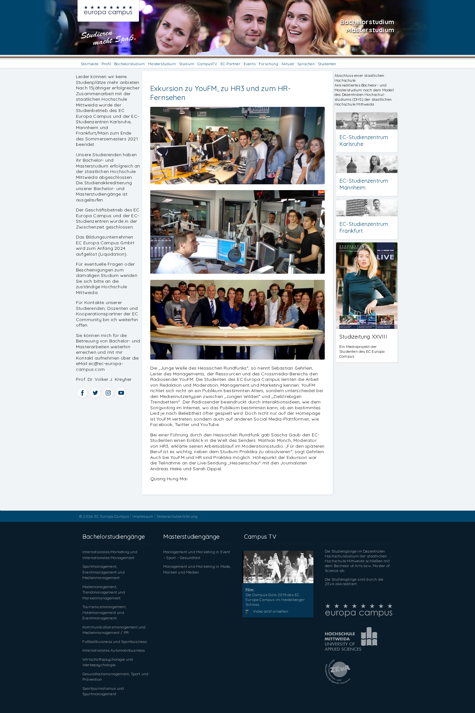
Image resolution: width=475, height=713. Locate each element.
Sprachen (306, 63)
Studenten (327, 63)
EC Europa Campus (111, 516)
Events (250, 63)
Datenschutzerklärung (177, 516)
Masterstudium (162, 63)
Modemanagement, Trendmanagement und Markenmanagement (103, 592)
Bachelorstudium (129, 63)
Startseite (89, 63)
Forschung (268, 63)
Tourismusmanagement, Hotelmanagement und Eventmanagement (104, 612)
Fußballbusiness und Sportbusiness (114, 641)
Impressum (142, 516)
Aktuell (287, 63)
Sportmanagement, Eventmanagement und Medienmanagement (103, 572)
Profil (106, 63)
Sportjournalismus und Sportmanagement (103, 691)
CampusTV (207, 63)
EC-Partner (230, 63)
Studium (186, 63)
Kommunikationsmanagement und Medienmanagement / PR (114, 630)
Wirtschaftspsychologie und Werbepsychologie (107, 662)
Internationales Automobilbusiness (113, 650)
